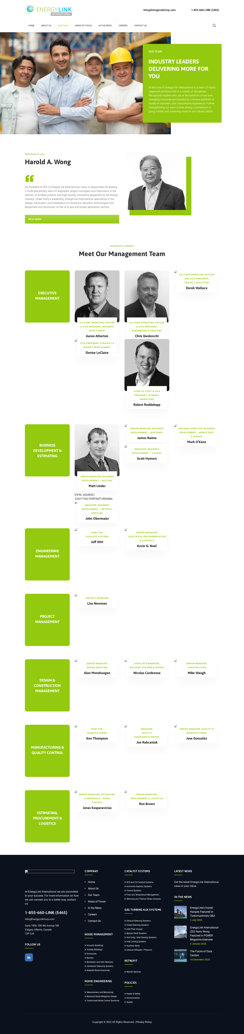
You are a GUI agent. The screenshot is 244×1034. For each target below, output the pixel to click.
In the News (105, 25)
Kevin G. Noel (147, 546)
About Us (46, 25)
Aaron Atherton (97, 336)
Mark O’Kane (196, 442)
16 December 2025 (200, 959)
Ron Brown (147, 804)
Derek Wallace (196, 288)
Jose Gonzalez (196, 738)
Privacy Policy (144, 1022)
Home (31, 25)
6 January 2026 (198, 943)
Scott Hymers (147, 458)
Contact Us (140, 25)
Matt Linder (97, 486)
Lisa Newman (97, 603)
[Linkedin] (29, 957)
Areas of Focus (83, 25)
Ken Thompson (97, 738)
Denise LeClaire (97, 352)
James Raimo (147, 438)
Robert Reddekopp (146, 404)
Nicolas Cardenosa (147, 673)
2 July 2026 (196, 920)
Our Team (63, 25)
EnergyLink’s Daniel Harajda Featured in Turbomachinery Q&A (202, 911)
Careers (123, 25)
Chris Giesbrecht (147, 336)
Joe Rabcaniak (147, 742)
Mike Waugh (197, 673)
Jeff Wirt (97, 542)
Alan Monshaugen (97, 673)
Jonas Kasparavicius (97, 808)
